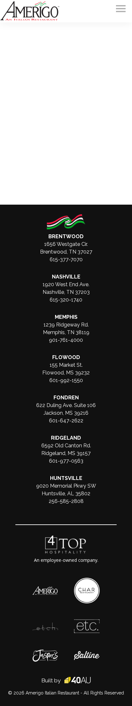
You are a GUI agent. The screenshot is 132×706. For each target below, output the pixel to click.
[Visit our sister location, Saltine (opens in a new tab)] (87, 654)
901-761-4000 (66, 340)
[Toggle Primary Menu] (121, 9)
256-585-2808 (66, 501)
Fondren (66, 398)
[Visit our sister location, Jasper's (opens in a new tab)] (45, 652)
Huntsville (66, 478)
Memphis (66, 317)
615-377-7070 (66, 259)
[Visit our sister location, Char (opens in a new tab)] (87, 581)
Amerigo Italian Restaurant (52, 692)
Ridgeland (66, 438)
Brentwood (66, 236)
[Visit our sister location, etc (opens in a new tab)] (87, 622)
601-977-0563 (66, 461)
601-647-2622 (66, 421)
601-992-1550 (66, 380)
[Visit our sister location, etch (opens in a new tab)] (45, 625)
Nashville (66, 277)
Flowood (66, 357)
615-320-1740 (66, 300)
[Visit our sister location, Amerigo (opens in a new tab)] (45, 589)
